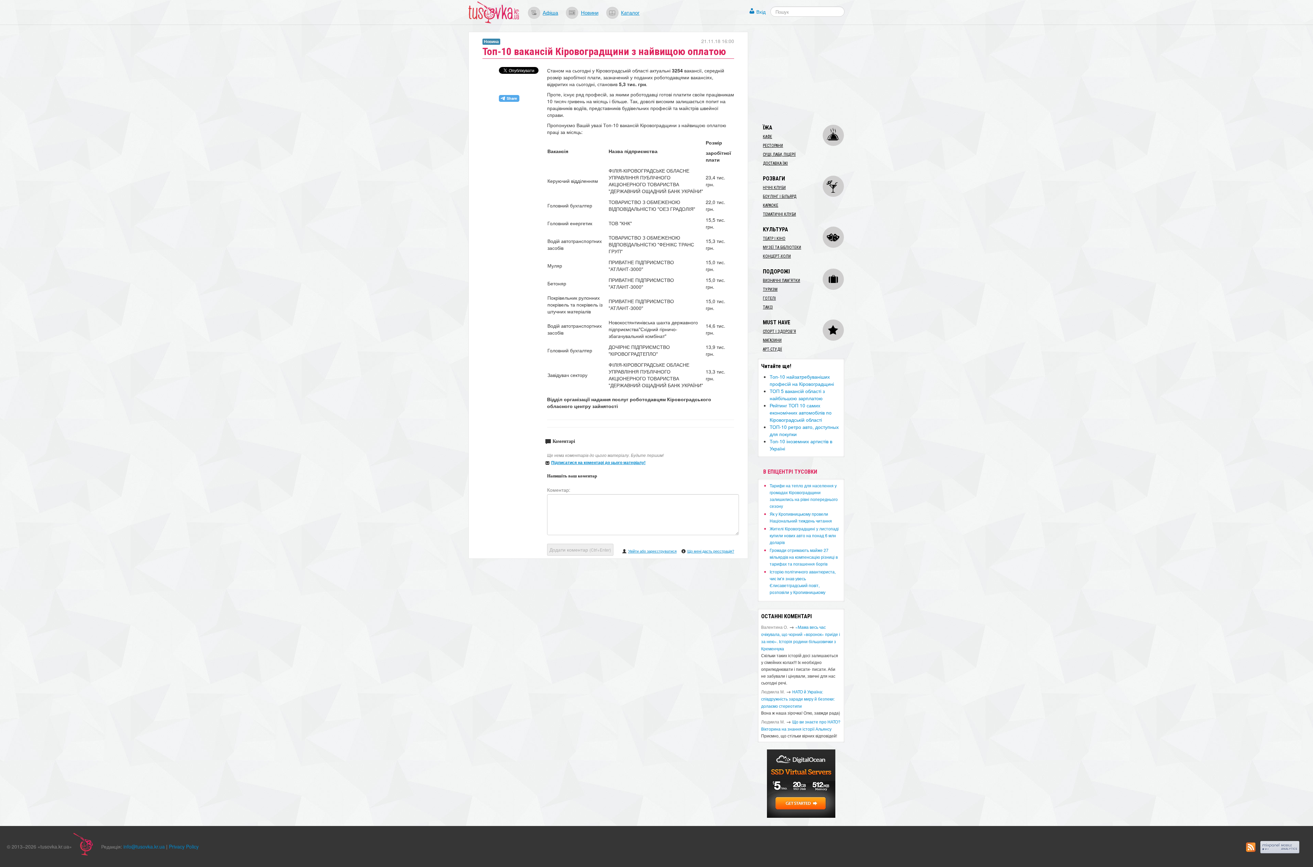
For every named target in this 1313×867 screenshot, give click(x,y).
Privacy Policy (184, 846)
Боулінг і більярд (779, 196)
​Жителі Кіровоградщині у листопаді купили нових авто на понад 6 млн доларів (804, 535)
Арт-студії (772, 349)
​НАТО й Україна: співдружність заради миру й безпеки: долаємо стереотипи (798, 699)
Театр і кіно (774, 238)
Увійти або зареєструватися (652, 551)
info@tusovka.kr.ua (144, 846)
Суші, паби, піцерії (779, 154)
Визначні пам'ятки (781, 280)
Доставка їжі (775, 163)
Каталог (630, 12)
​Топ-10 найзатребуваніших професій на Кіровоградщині (802, 380)
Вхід (761, 11)
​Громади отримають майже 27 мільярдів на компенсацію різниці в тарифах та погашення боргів (804, 557)
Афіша (550, 12)
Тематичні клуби (779, 214)
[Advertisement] (809, 74)
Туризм (770, 289)
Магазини (772, 340)
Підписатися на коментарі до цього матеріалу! (598, 462)
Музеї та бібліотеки (782, 247)
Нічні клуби (774, 187)
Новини (589, 12)
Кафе (767, 136)
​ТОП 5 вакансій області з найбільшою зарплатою (797, 395)
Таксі (768, 307)
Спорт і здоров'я (779, 331)
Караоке (770, 205)
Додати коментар (580, 549)
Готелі (769, 298)
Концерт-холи (777, 256)
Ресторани (773, 145)
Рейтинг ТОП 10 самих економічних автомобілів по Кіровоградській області (801, 412)
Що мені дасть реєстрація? (710, 551)
